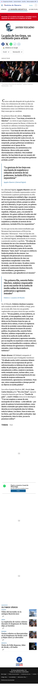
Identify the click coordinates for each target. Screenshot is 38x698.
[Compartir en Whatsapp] (11, 44)
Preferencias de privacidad (7, 680)
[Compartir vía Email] (19, 44)
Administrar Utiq (22, 677)
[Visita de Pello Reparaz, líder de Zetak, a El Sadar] (33, 646)
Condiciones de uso (25, 674)
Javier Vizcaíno (24, 27)
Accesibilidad (12, 677)
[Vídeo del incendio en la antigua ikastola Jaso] (33, 613)
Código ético (4, 677)
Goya (11, 424)
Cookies (34, 674)
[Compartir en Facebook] (3, 44)
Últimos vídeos (9, 607)
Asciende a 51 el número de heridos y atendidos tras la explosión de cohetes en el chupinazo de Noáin (18, 17)
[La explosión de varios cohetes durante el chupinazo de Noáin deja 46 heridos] (33, 623)
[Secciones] (2, 5)
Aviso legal (3, 674)
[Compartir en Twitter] (7, 44)
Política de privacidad (13, 674)
